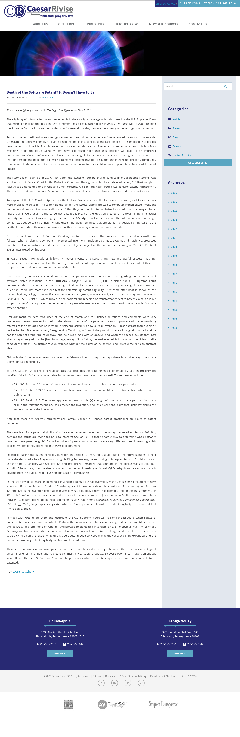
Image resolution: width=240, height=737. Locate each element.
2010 (174, 319)
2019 (174, 256)
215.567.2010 (226, 3)
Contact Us (198, 24)
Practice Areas (127, 24)
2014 (174, 301)
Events (176, 146)
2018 (174, 265)
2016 (174, 283)
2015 (174, 292)
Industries (95, 24)
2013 (174, 310)
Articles (47, 97)
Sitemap (97, 676)
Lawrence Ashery (23, 571)
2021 (174, 238)
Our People (67, 24)
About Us (40, 24)
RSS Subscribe (198, 162)
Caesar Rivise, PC (40, 11)
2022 (174, 229)
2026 (174, 193)
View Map (60, 653)
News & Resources (163, 24)
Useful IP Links (181, 155)
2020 (174, 247)
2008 (174, 327)
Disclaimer (110, 676)
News (176, 128)
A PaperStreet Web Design (133, 676)
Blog (175, 137)
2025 (174, 202)
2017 (174, 274)
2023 (174, 220)
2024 (174, 211)
